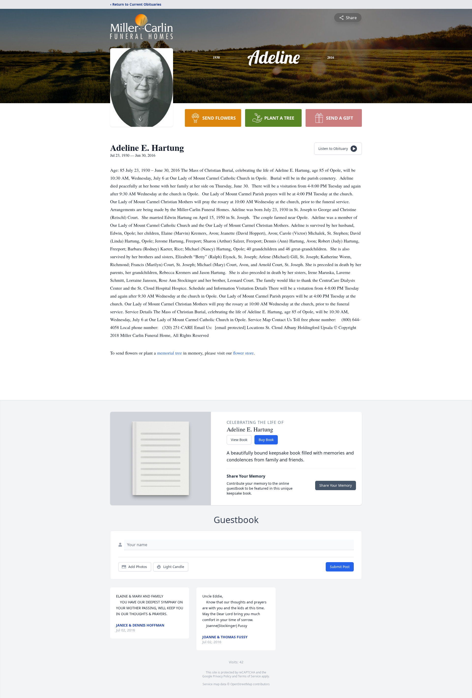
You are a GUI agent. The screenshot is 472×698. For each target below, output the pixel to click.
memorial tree (169, 353)
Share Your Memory (335, 485)
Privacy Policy (222, 676)
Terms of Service (249, 676)
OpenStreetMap (241, 684)
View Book (239, 439)
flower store (243, 353)
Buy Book (266, 439)
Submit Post (340, 566)
